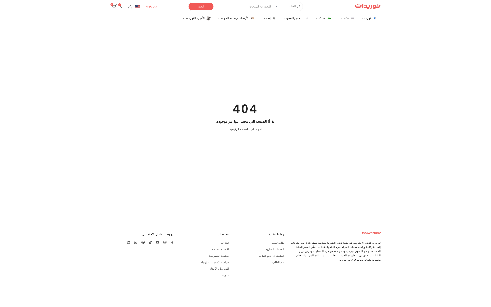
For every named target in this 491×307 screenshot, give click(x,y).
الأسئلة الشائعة (220, 249)
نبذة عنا (225, 242)
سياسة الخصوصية (219, 255)
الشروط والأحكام (219, 268)
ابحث (201, 6)
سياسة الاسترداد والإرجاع (215, 262)
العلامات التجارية (275, 249)
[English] (137, 6)
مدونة (225, 275)
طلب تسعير (277, 242)
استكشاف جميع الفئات (271, 255)
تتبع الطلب (278, 262)
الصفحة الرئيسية (239, 129)
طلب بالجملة (151, 6)
